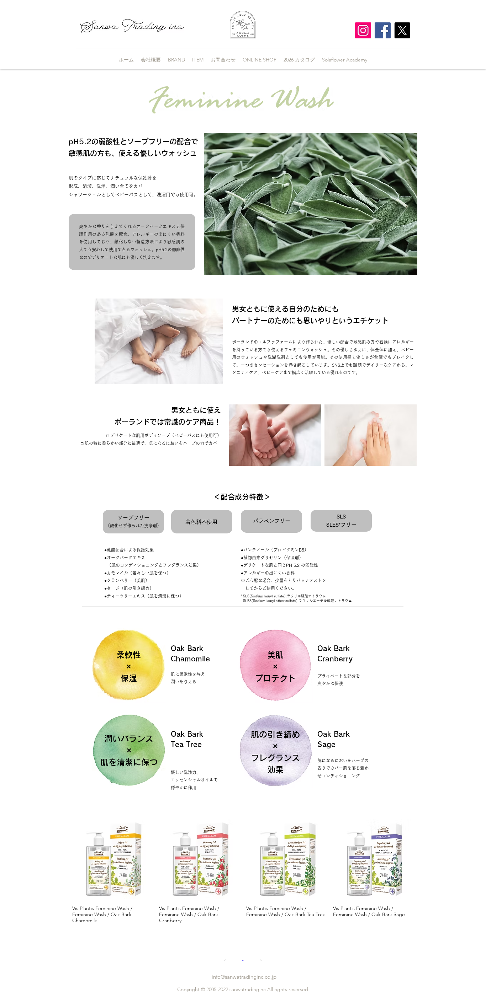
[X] (402, 30)
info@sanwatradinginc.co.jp (244, 976)
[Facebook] (383, 30)
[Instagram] (363, 30)
